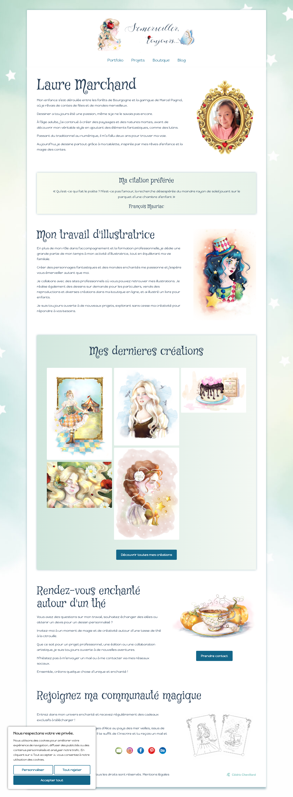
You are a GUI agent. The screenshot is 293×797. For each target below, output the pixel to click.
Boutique (161, 60)
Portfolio (115, 60)
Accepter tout (52, 780)
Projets (138, 60)
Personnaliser (33, 770)
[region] (52, 758)
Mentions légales (156, 774)
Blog (182, 60)
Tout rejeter (72, 770)
